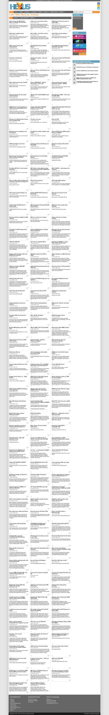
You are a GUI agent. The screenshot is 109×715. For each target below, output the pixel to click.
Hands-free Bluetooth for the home (61, 535)
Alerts (32, 699)
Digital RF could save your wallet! (61, 401)
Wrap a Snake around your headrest (16, 548)
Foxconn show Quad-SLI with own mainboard (61, 573)
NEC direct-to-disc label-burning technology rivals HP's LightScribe (39, 169)
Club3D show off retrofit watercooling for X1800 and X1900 (61, 487)
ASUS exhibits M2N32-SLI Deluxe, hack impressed (18, 389)
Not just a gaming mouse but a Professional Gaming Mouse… (17, 426)
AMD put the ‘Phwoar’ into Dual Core (60, 303)
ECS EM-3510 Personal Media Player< (38, 46)
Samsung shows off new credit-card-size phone (17, 95)
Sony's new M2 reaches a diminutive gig (58, 512)
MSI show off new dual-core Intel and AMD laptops (61, 230)
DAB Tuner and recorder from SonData (60, 205)
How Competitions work (15, 703)
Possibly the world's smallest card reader (39, 132)
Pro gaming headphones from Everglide (60, 279)
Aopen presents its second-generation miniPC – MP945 (59, 83)
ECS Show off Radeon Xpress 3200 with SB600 (61, 622)
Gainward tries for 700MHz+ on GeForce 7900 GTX (17, 487)
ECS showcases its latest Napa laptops (38, 156)
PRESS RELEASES (24, 17)
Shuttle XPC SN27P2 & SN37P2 (17, 462)
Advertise (12, 700)
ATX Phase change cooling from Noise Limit (18, 475)
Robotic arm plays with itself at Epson (60, 144)
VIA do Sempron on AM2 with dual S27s (61, 254)
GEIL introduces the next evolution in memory (58, 340)
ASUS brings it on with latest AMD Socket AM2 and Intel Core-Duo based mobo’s (18, 672)
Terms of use (13, 708)
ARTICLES (16, 17)
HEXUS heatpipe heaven (58, 315)
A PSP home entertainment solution (59, 291)
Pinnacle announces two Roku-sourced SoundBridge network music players (60, 672)
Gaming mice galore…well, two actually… (38, 58)
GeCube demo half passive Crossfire (59, 585)
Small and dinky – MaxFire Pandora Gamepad (37, 340)
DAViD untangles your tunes (17, 143)
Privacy (11, 710)
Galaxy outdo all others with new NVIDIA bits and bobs (18, 254)
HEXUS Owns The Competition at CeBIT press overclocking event (18, 107)
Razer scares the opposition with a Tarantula (39, 548)
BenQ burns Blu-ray (14, 352)
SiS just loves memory (36, 180)
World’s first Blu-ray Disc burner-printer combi (39, 499)
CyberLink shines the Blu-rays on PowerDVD (39, 144)
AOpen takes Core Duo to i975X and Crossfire (17, 340)
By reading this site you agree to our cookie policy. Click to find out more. (54, 0)
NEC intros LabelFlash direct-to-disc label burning (39, 671)
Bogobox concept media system (18, 70)
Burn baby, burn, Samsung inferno (18, 511)
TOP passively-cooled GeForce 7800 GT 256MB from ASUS (60, 634)
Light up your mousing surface (38, 21)
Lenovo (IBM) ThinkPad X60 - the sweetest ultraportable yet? (18, 573)
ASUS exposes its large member (39, 646)
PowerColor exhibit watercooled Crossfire (18, 230)
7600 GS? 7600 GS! (14, 241)
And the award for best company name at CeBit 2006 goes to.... (61, 475)
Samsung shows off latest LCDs (39, 511)
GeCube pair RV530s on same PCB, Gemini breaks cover (60, 242)
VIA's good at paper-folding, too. (18, 192)
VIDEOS (32, 17)
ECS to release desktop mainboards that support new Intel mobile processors (18, 623)
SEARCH (95, 12)
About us (12, 699)
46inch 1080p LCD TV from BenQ (39, 327)
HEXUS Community (53, 697)
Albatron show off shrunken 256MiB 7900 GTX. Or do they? (38, 389)
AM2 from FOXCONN (57, 658)
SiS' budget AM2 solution (58, 180)
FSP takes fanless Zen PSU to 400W (38, 254)
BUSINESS (26, 12)
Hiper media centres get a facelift (18, 82)
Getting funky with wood (16, 278)
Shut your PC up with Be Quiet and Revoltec (39, 71)
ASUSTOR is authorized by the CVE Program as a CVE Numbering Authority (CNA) (87, 82)
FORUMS (61, 12)
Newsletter (35, 700)
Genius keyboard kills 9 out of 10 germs (18, 365)
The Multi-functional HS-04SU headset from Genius (60, 156)
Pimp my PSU (55, 119)
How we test (13, 704)
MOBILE (40, 12)
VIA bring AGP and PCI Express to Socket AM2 (61, 610)
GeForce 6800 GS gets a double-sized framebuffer (39, 230)
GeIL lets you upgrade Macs (38, 241)
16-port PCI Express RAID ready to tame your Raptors (61, 132)
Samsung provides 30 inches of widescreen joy (39, 634)
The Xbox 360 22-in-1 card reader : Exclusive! (18, 169)
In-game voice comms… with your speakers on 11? (39, 659)
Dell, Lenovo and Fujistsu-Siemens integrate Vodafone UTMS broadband (61, 549)
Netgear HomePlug (35, 413)
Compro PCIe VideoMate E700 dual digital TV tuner (61, 107)
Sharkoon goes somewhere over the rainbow (18, 132)
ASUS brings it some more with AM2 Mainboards (17, 659)
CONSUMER (34, 12)
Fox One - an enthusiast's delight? (39, 450)
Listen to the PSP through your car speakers (39, 279)
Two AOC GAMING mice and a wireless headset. (87, 70)
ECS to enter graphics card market (18, 499)
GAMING (21, 12)
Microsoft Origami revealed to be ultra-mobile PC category (18, 683)
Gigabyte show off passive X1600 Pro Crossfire (61, 597)
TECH (16, 12)
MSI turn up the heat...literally (38, 217)
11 (68, 312)
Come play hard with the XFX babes (38, 291)
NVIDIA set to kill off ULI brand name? (60, 352)
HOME (11, 12)
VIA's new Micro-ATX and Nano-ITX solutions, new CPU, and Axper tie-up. (18, 181)
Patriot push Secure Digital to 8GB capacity (18, 218)
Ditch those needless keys (16, 33)
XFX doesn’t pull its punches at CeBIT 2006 (60, 22)
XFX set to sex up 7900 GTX (38, 621)
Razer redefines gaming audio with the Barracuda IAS (18, 561)
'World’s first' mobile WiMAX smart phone (39, 95)
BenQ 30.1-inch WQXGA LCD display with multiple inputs (17, 450)
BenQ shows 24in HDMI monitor (60, 327)
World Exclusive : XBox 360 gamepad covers (16, 438)
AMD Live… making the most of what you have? (60, 414)
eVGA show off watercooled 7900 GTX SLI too (39, 585)
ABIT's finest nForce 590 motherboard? (16, 46)
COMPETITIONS (53, 12)
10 (47, 557)
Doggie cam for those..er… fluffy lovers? (18, 377)
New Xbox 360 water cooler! (59, 560)
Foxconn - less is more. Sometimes (15, 634)
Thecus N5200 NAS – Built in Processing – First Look (38, 83)
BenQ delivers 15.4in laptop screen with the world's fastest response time (17, 647)
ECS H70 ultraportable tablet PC (60, 523)
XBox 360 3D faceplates (36, 315)
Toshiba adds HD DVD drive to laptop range (17, 205)
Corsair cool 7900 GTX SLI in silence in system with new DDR (39, 438)
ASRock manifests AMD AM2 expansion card (17, 267)
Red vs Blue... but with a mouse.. (39, 33)
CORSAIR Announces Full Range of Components (87, 67)
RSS (29, 699)
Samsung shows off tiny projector (61, 266)
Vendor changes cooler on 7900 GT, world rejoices (60, 377)
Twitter (35, 699)
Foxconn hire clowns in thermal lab (39, 573)
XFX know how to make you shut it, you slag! (39, 536)
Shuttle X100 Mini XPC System (60, 450)
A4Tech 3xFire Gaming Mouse (38, 303)
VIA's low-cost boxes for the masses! (59, 193)
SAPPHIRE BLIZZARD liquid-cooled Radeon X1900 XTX (38, 524)
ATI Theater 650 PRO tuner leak (38, 486)
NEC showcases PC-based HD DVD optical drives (39, 205)
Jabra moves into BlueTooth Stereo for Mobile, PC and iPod (17, 22)
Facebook (30, 700)
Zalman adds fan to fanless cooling (59, 218)
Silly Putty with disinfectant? (17, 290)
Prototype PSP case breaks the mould (17, 316)
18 (47, 373)
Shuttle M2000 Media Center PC (39, 462)
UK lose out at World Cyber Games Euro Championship (18, 120)
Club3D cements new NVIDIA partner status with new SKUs (17, 597)
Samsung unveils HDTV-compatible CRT (58, 426)
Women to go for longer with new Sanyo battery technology (18, 156)
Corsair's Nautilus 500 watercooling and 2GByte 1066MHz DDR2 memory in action (39, 402)
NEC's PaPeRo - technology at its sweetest (61, 169)
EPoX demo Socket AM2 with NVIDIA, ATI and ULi (17, 585)
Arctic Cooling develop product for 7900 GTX (39, 267)
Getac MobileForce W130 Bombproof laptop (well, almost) (60, 438)
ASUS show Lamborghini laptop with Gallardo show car (39, 377)
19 (26, 570)
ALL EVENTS (82, 54)
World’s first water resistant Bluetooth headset (16, 414)
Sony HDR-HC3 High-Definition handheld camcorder (60, 46)
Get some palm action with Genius (61, 70)
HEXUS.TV (46, 12)
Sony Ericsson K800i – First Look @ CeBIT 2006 (61, 95)
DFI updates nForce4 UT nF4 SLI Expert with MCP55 (39, 610)
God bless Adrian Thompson (38, 474)
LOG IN (74, 28)
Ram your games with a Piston (60, 646)
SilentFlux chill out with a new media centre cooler (60, 499)
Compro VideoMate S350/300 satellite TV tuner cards (38, 107)
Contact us (12, 702)
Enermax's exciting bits (15, 58)
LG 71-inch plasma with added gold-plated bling (38, 352)
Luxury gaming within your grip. (60, 462)
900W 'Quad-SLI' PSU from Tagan (61, 388)
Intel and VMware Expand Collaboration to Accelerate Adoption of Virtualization (37, 684)
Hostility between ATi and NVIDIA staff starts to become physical (39, 365)
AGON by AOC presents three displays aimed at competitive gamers (87, 75)
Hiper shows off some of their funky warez (38, 426)
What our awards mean (15, 707)
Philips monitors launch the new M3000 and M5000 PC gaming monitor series (86, 78)
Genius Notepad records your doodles (17, 303)
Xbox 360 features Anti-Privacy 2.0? (17, 401)
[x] (71, 0)
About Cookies (13, 706)
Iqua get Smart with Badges (37, 560)
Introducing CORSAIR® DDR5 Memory (85, 63)
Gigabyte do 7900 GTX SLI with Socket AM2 (38, 597)
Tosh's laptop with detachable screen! (17, 524)
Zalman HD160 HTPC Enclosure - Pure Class (39, 193)
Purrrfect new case (35, 119)
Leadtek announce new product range (18, 610)
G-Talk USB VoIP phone (58, 364)
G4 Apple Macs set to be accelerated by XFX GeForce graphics (17, 537)
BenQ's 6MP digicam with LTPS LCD (17, 328)
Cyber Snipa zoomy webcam (59, 33)
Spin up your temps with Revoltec (61, 58)
